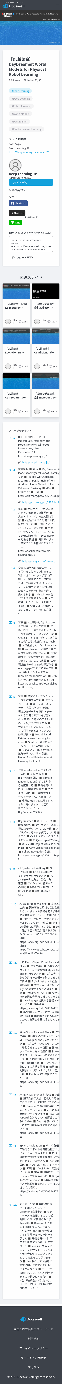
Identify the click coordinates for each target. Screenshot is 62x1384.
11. (15, 963)
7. (14, 770)
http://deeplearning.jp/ (35, 462)
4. (14, 568)
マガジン (33, 1367)
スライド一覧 (19, 182)
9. (14, 868)
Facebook (20, 203)
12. (15, 1033)
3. (14, 509)
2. (14, 470)
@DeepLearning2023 (20, 177)
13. (15, 1095)
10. (15, 904)
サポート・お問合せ (33, 1358)
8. (14, 821)
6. (14, 697)
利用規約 (33, 1338)
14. (15, 1146)
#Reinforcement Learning (26, 129)
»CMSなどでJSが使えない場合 (36, 233)
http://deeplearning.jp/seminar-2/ (29, 152)
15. (15, 1204)
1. (14, 437)
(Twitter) (19, 213)
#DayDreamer (19, 121)
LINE (17, 222)
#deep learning (20, 91)
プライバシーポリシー (33, 1348)
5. (14, 623)
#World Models (20, 114)
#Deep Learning (20, 98)
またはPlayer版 (31, 217)
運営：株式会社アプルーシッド (34, 1329)
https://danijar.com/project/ (38, 561)
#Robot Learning (21, 106)
